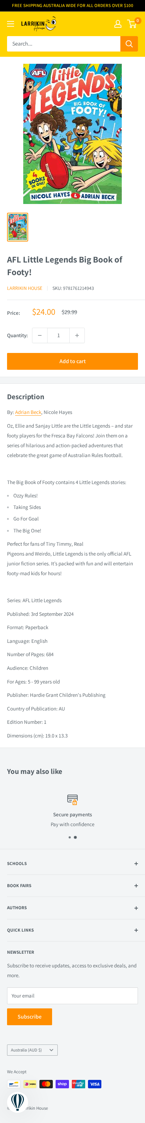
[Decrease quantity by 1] (39, 335)
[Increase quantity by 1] (77, 335)
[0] (132, 24)
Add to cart (72, 361)
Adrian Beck (28, 412)
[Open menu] (10, 24)
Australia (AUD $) (26, 1050)
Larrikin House (24, 288)
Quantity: (17, 335)
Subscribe (30, 1016)
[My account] (117, 24)
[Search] (129, 44)
